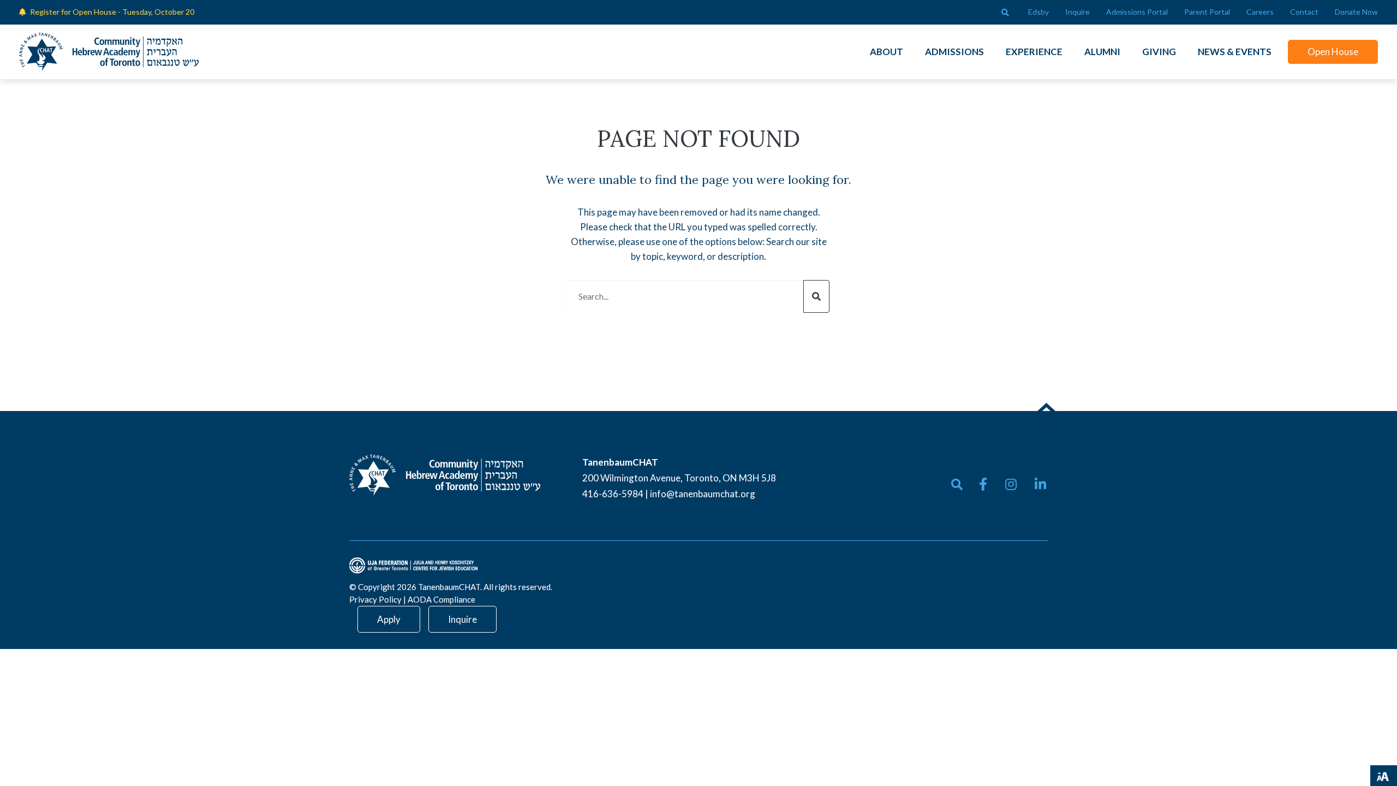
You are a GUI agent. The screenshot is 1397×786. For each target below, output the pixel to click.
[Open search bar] (1005, 12)
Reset (1316, 774)
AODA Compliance (441, 599)
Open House (1333, 51)
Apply (389, 619)
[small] (983, 484)
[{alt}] (444, 474)
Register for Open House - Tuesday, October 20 (112, 11)
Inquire (462, 619)
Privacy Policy (375, 599)
